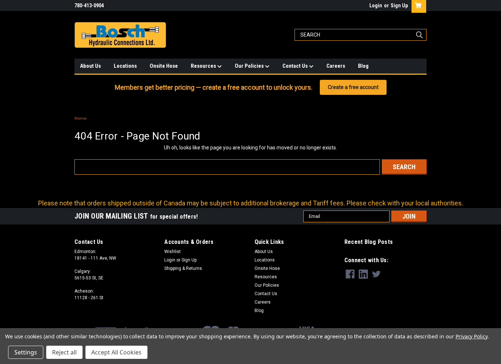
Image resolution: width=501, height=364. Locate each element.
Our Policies (250, 66)
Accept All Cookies (116, 352)
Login (375, 5)
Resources (204, 66)
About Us (90, 66)
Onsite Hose (164, 66)
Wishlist (172, 251)
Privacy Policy (471, 336)
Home (80, 118)
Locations (125, 66)
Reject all (64, 352)
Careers (335, 66)
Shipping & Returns (183, 268)
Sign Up (399, 5)
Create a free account (353, 87)
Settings (25, 352)
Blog (363, 66)
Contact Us (295, 66)
